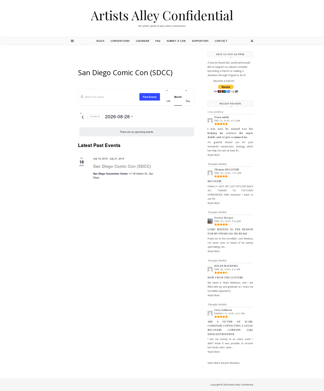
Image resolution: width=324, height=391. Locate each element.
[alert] (136, 132)
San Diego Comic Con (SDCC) (122, 166)
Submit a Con (176, 40)
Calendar (142, 40)
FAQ (157, 40)
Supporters (200, 40)
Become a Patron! (223, 80)
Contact (221, 40)
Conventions (120, 40)
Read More (214, 154)
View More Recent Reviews (224, 362)
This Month (95, 116)
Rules (100, 40)
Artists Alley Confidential (162, 15)
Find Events (150, 97)
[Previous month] (82, 117)
